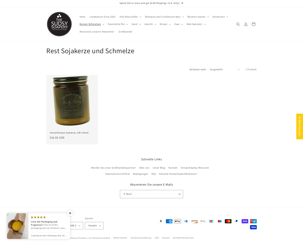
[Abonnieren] (179, 194)
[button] (130, 16)
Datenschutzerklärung (141, 238)
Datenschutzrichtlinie (117, 174)
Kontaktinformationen (183, 238)
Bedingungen (140, 174)
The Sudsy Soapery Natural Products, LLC (72, 238)
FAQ (154, 174)
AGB (157, 238)
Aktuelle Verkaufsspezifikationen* (178, 174)
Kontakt (173, 167)
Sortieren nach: (198, 69)
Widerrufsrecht (120, 238)
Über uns (144, 167)
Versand (166, 238)
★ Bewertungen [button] (300, 126)
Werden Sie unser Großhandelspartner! (113, 167)
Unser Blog (159, 167)
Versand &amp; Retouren (195, 167)
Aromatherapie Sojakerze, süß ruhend (69, 132)
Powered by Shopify (101, 238)
